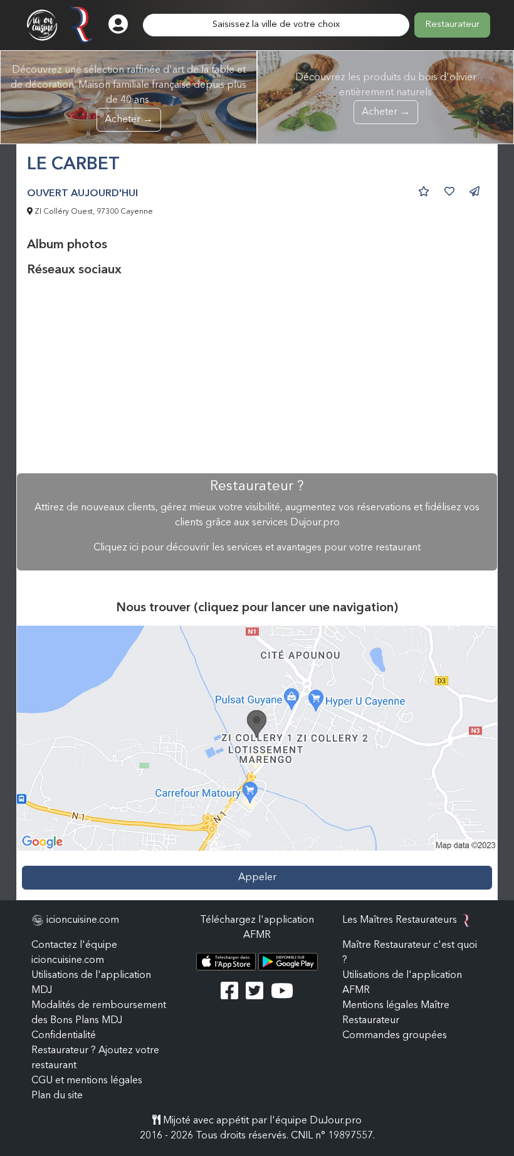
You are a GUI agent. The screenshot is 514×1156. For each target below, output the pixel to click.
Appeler (257, 878)
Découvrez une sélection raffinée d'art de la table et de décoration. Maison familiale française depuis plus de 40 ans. (128, 95)
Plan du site (57, 1096)
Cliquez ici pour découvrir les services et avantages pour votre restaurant (257, 548)
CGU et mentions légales (86, 1081)
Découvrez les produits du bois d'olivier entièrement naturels (385, 95)
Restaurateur (452, 24)
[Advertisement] (257, 375)
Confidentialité (63, 1036)
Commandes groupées (394, 1036)
